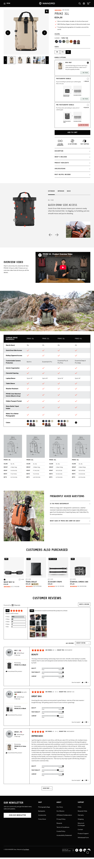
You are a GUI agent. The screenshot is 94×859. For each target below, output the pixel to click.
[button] (62, 10)
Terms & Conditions (63, 827)
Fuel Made (26, 849)
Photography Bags (44, 807)
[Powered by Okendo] (12, 605)
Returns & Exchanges (81, 824)
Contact (80, 829)
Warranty (81, 815)
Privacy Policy (61, 819)
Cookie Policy (61, 831)
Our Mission (60, 811)
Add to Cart (72, 132)
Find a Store (42, 819)
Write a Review (84, 604)
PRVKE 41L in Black (20, 665)
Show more (46, 788)
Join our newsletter (17, 815)
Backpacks (41, 811)
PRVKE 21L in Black (20, 708)
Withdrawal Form (83, 837)
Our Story (60, 807)
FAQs (79, 807)
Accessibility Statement (64, 835)
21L (63, 52)
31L (68, 52)
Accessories (42, 815)
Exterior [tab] (51, 191)
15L (57, 52)
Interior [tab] (61, 191)
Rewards (59, 823)
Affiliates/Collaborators (64, 815)
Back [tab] (69, 191)
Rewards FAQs (82, 811)
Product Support (83, 833)
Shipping (81, 819)
